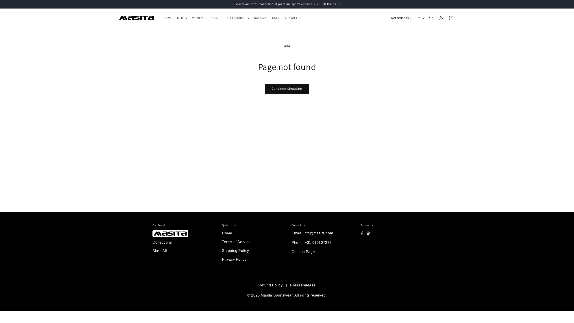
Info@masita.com (318, 233)
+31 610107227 (318, 242)
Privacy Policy (234, 259)
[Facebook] (362, 233)
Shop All (159, 251)
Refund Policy (271, 285)
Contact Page (303, 252)
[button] (181, 18)
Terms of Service (236, 242)
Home (227, 233)
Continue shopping (287, 88)
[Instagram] (368, 233)
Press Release (302, 285)
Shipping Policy (235, 251)
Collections (162, 242)
